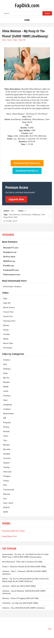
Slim (12, 211)
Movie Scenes (9, 307)
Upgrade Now (16, 199)
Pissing (6, 427)
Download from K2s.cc (27, 171)
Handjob (6, 454)
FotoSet (6, 334)
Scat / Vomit (8, 503)
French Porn (8, 312)
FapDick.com (27, 5)
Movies (6, 325)
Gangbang (7, 404)
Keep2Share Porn (9, 536)
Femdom (7, 396)
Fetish (5, 391)
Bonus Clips (8, 343)
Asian (5, 373)
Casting (6, 467)
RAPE (5, 512)
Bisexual (6, 494)
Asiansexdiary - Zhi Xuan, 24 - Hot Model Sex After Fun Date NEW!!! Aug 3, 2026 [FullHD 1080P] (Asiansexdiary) (25, 555)
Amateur (6, 360)
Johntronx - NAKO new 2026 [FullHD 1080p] (19, 586)
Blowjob (6, 382)
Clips (15, 40)
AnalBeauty (36, 215)
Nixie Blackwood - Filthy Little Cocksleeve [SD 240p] (22, 562)
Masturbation (8, 413)
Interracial (7, 472)
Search (47, 13)
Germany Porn (9, 321)
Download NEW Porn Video (13, 531)
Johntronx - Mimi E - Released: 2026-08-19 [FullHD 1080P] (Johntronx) (24, 572)
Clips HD (22, 40)
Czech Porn (8, 316)
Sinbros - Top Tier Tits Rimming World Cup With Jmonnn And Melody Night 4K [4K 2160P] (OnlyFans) (25, 580)
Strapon (6, 463)
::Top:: (49, 629)
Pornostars (7, 348)
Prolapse (6, 476)
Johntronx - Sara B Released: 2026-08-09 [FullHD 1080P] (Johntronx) (23, 592)
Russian (6, 431)
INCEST (6, 507)
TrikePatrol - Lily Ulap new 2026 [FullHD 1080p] (20, 603)
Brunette (6, 449)
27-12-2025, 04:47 (10, 221)
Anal (4, 40)
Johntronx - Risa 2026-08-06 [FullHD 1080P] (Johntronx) (23, 608)
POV (5, 485)
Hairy (5, 400)
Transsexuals (8, 490)
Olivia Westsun (15, 215)
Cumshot (7, 458)
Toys (5, 440)
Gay (5, 498)
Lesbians (7, 409)
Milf (4, 418)
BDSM (5, 387)
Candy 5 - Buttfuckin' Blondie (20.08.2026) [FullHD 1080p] (24, 567)
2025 (15, 217)
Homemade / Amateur (12, 286)
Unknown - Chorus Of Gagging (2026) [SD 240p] (20, 598)
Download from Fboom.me (27, 163)
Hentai (6, 330)
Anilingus (7, 369)
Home (27, 19)
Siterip (5, 339)
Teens (9, 40)
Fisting (6, 481)
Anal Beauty (26, 215)
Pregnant (7, 422)
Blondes (6, 445)
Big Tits (6, 378)
